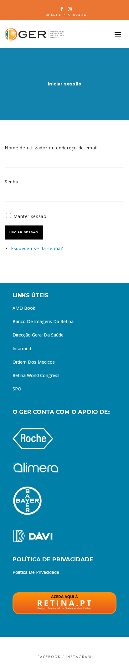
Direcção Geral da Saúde (38, 335)
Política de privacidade (36, 573)
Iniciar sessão (24, 232)
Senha (11, 182)
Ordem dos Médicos (34, 363)
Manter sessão (30, 216)
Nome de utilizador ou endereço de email (51, 148)
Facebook (49, 656)
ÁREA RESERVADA (68, 15)
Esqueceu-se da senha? (37, 248)
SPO (17, 389)
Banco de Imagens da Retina (43, 322)
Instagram (78, 656)
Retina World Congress (36, 376)
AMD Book (24, 309)
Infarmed (22, 349)
